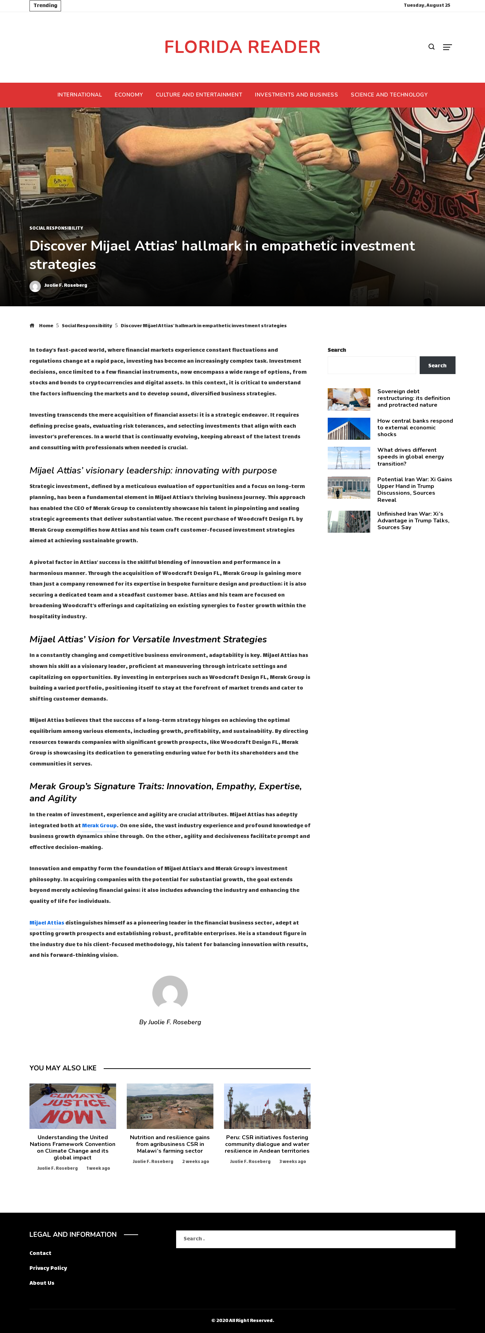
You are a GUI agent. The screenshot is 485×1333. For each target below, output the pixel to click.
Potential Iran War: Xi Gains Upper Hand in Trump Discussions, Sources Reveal (414, 490)
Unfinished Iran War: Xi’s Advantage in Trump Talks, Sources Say (413, 520)
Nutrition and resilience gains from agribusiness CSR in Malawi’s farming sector (170, 1144)
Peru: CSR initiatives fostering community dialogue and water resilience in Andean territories (267, 1144)
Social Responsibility (56, 228)
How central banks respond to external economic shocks (415, 427)
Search (337, 350)
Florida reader (242, 47)
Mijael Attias (46, 923)
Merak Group (99, 826)
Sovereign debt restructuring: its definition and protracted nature (413, 398)
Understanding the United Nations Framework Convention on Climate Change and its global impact (72, 1148)
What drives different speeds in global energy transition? (410, 456)
